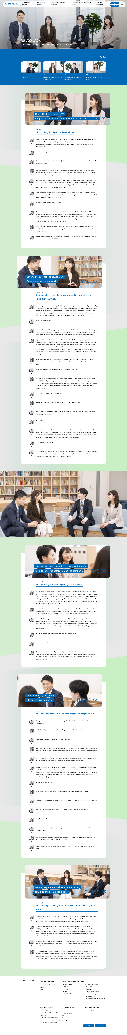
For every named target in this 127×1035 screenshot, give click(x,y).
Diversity (64, 1020)
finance (41, 989)
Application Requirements (99, 3)
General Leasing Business (92, 991)
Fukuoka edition (68, 996)
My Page (115, 5)
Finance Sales (89, 987)
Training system (66, 1018)
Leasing (42, 987)
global (41, 992)
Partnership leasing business (93, 994)
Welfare (64, 1015)
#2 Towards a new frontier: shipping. (50, 1017)
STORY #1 (66, 987)
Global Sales (89, 989)
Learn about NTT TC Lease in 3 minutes (49, 985)
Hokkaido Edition (68, 993)
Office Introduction (67, 1013)
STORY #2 (66, 989)
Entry (114, 3)
